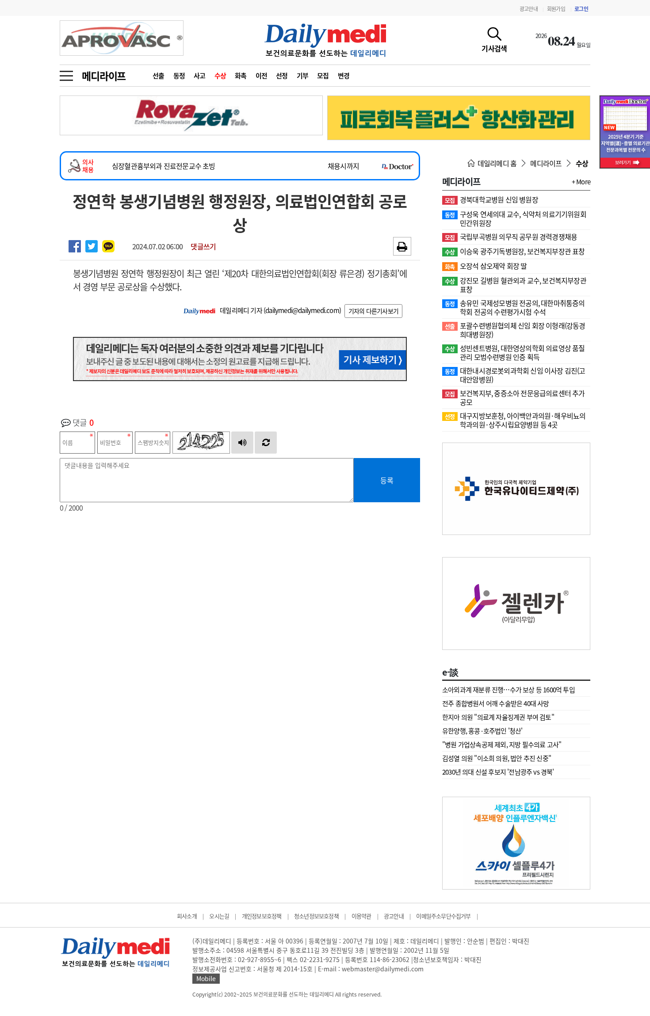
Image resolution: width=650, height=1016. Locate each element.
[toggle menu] (66, 73)
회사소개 (187, 916)
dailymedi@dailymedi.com (302, 310)
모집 (323, 75)
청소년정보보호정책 (316, 916)
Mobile (206, 978)
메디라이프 (104, 75)
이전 (262, 75)
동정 (179, 75)
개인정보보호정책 (262, 916)
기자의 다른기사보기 (373, 310)
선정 (282, 75)
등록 (387, 480)
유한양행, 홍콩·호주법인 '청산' (482, 731)
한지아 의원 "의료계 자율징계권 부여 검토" (498, 717)
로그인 (581, 9)
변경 (344, 75)
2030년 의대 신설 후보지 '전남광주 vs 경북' (498, 772)
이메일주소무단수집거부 (443, 916)
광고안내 (529, 9)
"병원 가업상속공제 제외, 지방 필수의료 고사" (501, 744)
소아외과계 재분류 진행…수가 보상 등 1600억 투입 (508, 690)
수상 (220, 75)
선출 (158, 75)
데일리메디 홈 (496, 163)
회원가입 (556, 9)
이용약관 (361, 916)
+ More (581, 182)
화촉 (241, 75)
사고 (200, 75)
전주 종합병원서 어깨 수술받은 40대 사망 (495, 703)
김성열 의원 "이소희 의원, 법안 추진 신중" (496, 758)
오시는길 (219, 916)
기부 (303, 75)
